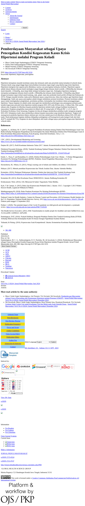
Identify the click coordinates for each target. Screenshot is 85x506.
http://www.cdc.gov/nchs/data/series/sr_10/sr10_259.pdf (63, 199)
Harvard (8, 260)
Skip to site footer (43, 2)
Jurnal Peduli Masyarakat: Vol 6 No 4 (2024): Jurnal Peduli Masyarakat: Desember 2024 (44, 299)
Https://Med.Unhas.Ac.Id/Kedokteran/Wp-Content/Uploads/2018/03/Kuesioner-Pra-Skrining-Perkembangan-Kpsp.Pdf (42, 193)
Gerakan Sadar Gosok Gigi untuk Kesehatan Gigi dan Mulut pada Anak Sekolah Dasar (36, 304)
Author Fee (13, 340)
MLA (7, 264)
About (7, 14)
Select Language (30, 342)
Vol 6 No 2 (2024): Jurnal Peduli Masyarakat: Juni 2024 (25, 41)
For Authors (9, 430)
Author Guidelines (12, 331)
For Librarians (10, 432)
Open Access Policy (13, 334)
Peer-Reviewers (12, 318)
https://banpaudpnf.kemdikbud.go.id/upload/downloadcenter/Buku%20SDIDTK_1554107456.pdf (35, 153)
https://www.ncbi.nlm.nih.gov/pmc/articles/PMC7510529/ (26, 207)
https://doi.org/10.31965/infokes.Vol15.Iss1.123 (17, 136)
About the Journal (16, 16)
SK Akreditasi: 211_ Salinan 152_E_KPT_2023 (41, 348)
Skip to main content (8, 2)
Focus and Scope (13, 327)
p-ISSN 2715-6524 (7, 457)
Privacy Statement (16, 22)
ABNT (7, 256)
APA (7, 254)
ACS (7, 252)
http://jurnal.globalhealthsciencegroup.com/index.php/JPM (21, 465)
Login (7, 34)
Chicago (8, 258)
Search (25, 28)
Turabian (8, 266)
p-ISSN (3, 401)
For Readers (9, 428)
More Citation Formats (9, 246)
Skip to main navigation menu (26, 2)
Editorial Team (15, 20)
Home (7, 37)
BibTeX (10, 278)
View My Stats (6, 397)
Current (8, 8)
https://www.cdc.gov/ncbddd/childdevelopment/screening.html (22, 141)
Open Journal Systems (8, 436)
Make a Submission (8, 450)
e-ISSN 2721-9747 (7, 461)
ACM (7, 250)
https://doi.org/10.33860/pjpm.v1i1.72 (14, 161)
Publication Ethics (13, 337)
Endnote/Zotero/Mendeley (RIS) (18, 276)
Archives (8, 10)
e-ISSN (3, 409)
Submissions (14, 18)
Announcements (11, 12)
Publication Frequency (13, 324)
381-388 (8, 230)
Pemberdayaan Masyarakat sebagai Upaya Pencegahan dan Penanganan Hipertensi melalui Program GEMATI (42, 297)
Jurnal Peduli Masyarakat (9, 4)
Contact (12, 24)
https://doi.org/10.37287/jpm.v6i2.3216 (18, 72)
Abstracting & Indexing (13, 344)
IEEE (7, 262)
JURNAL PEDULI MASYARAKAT (14, 453)
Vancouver (9, 268)
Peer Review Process (13, 321)
